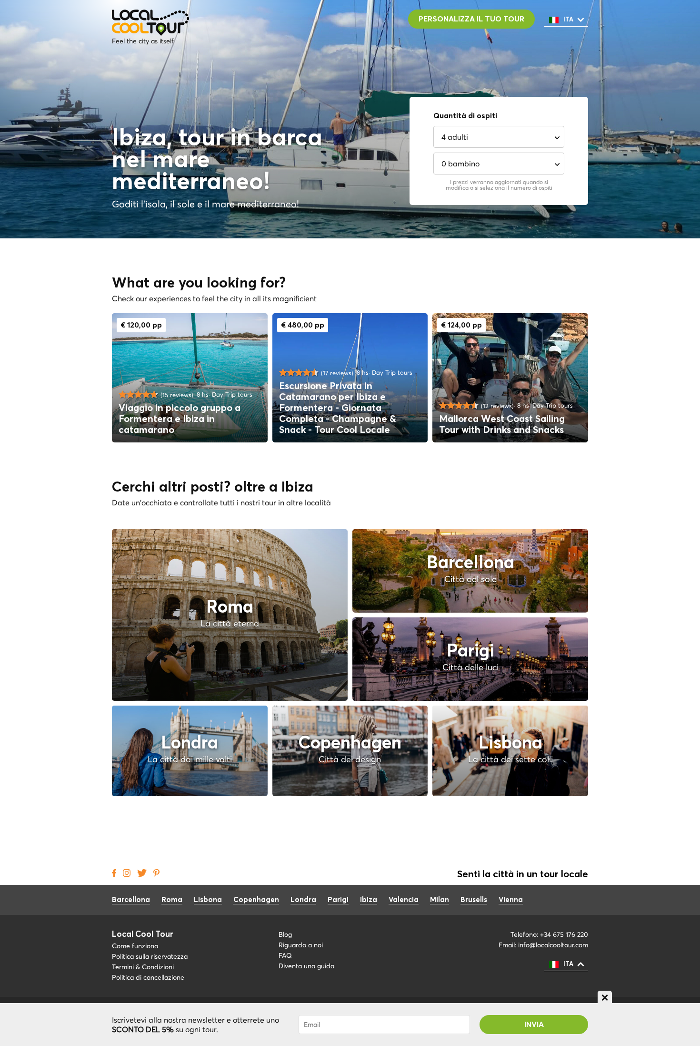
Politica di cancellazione (150, 977)
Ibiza (368, 899)
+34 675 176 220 (564, 934)
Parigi (338, 899)
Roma (171, 899)
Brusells (473, 899)
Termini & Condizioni (143, 967)
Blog (285, 934)
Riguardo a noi (301, 945)
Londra (303, 899)
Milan (439, 899)
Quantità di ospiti (465, 116)
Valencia (404, 899)
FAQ (285, 955)
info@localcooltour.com (553, 945)
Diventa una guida (306, 966)
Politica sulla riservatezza (150, 956)
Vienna (511, 899)
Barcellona (131, 899)
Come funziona (135, 946)
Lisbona (208, 899)
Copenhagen (256, 899)
